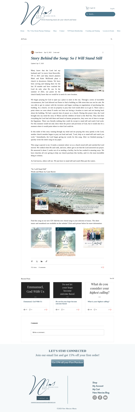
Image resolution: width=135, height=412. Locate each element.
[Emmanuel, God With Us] (35, 290)
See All (112, 278)
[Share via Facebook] (32, 261)
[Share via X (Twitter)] (37, 261)
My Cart (96, 389)
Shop (95, 382)
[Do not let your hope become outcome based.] (67, 290)
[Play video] (67, 193)
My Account (98, 386)
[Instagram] (95, 397)
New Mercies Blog (99, 392)
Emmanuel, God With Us (33, 302)
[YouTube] (105, 397)
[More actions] (103, 52)
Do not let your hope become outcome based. (66, 303)
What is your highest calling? (98, 302)
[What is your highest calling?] (99, 290)
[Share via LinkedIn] (41, 261)
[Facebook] (100, 397)
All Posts (24, 39)
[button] (91, 8)
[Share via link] (46, 261)
